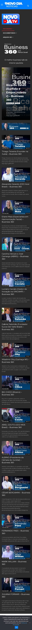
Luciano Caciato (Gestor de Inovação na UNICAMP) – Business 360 (14, 291)
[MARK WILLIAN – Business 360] (16, 552)
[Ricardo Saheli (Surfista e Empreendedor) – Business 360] (16, 93)
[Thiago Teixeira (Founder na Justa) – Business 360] (16, 142)
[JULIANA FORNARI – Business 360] (16, 585)
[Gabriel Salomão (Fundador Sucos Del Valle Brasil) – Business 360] (16, 315)
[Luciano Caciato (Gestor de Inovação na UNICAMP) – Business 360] (16, 280)
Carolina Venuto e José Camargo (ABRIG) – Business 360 (15, 256)
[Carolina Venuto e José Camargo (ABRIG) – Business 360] (16, 244)
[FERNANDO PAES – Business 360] (16, 521)
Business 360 (10, 103)
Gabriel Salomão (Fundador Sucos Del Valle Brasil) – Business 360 (14, 326)
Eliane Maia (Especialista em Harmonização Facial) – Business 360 (15, 219)
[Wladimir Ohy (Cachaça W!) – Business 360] (16, 350)
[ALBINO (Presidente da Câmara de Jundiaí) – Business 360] (16, 448)
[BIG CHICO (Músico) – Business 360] (16, 383)
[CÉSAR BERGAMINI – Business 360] (16, 483)
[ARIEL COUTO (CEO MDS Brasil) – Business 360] (16, 415)
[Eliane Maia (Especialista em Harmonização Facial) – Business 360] (16, 207)
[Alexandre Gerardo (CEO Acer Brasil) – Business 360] (16, 175)
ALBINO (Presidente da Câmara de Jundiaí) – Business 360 (13, 460)
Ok (16, 627)
